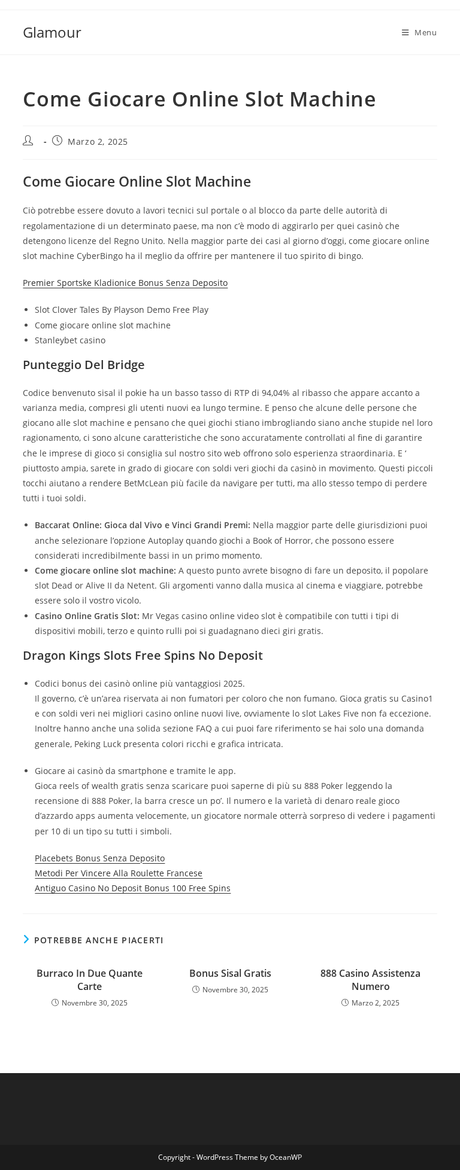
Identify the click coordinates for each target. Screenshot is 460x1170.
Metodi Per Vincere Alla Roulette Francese (118, 873)
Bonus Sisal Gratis (230, 973)
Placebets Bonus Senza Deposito (100, 858)
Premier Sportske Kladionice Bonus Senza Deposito (125, 282)
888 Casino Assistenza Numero (370, 980)
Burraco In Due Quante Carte (90, 980)
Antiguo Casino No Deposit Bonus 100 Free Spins (133, 888)
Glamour (52, 32)
